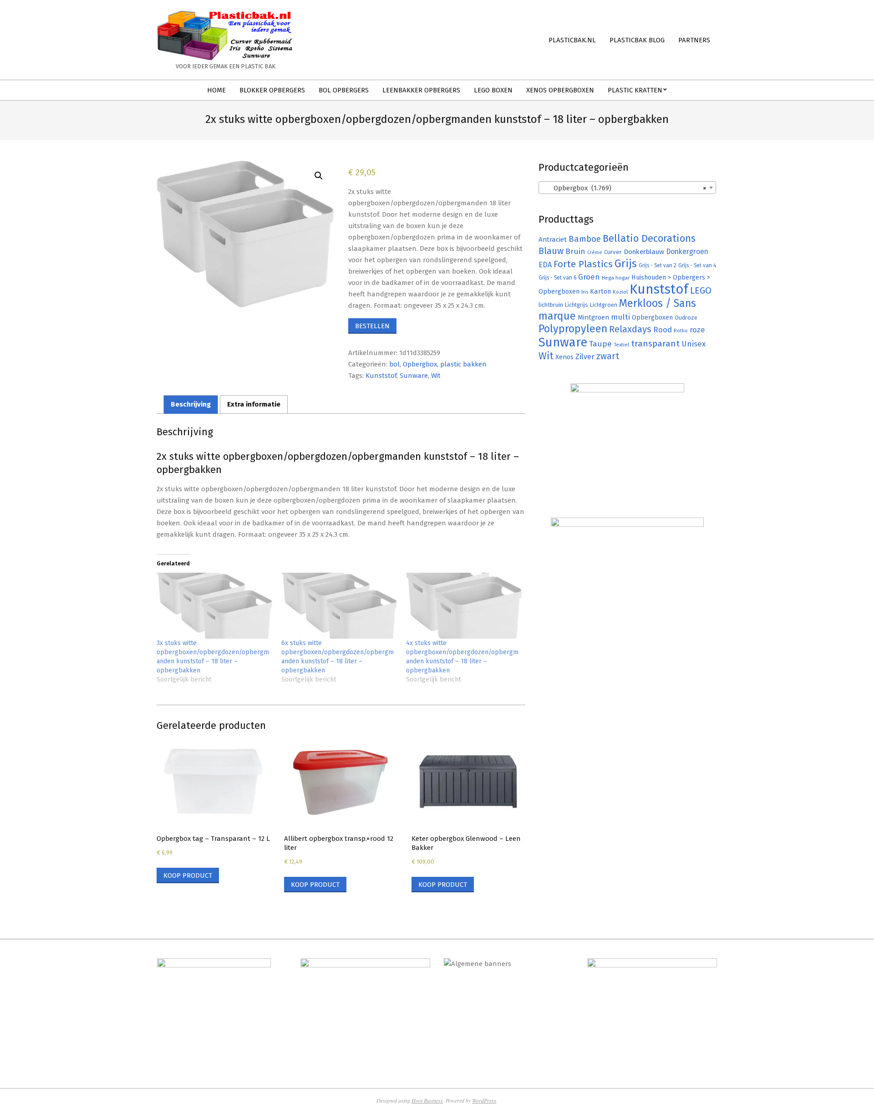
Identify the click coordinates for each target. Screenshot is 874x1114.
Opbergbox (420, 364)
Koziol (620, 292)
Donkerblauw (644, 252)
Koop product (187, 875)
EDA (545, 264)
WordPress (484, 1100)
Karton (600, 291)
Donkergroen (687, 251)
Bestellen (372, 326)
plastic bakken (463, 364)
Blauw (551, 251)
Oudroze (686, 317)
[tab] (190, 404)
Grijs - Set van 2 (657, 265)
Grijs (626, 263)
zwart (607, 356)
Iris (584, 292)
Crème (594, 252)
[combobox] (627, 187)
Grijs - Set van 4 (697, 265)
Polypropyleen (573, 328)
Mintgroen (593, 317)
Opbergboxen (652, 317)
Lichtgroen (603, 304)
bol (394, 364)
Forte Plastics (583, 264)
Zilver (585, 356)
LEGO (700, 290)
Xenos (564, 357)
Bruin (575, 251)
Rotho (681, 330)
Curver (613, 252)
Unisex (693, 344)
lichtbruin (551, 304)
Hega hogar (616, 278)
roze (697, 330)
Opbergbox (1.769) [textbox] (624, 188)
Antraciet (553, 239)
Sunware (414, 375)
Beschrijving (191, 404)
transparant (655, 343)
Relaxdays (630, 329)
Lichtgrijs (576, 304)
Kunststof (381, 375)
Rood (662, 330)
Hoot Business (427, 1100)
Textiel (621, 344)
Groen (589, 277)
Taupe (600, 344)
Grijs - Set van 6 (557, 278)
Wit (436, 375)
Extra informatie (253, 404)
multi (620, 316)
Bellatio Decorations (649, 238)
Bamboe (585, 239)
